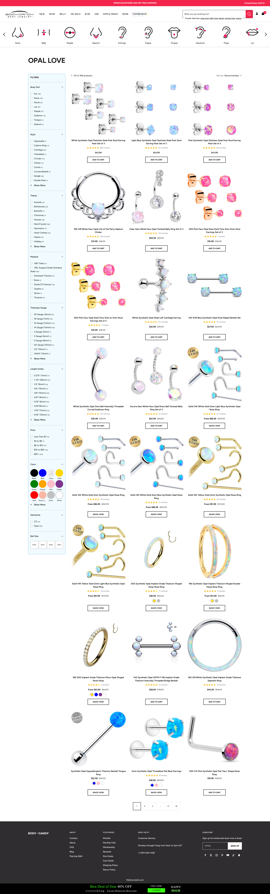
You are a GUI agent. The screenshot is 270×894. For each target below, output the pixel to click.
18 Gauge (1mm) (43, 318)
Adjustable (40, 141)
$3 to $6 (39, 441)
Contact (73, 838)
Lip (37, 106)
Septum (39, 124)
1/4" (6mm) (41, 384)
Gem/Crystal (42, 224)
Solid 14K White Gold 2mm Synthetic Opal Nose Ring (98, 495)
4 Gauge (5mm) (42, 331)
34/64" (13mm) (42, 353)
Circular (39, 158)
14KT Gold (40, 263)
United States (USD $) (254, 3)
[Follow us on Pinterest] (222, 855)
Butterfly (39, 211)
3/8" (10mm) (41, 393)
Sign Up (235, 846)
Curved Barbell (42, 171)
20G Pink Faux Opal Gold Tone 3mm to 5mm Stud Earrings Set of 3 (98, 319)
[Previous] (4, 34)
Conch (38, 167)
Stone (38, 293)
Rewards (107, 851)
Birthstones (41, 206)
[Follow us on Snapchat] (239, 855)
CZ (37, 521)
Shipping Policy (110, 865)
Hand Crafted (42, 232)
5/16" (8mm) (41, 401)
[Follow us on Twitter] (211, 855)
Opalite (39, 288)
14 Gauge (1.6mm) (44, 327)
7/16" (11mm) (41, 410)
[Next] (265, 34)
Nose (38, 98)
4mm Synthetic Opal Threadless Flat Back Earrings (156, 771)
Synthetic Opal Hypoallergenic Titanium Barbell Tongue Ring (98, 773)
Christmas (40, 215)
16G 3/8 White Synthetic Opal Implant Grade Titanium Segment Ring (214, 679)
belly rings (214, 18)
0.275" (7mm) (42, 375)
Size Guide (108, 856)
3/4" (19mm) (41, 388)
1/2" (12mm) (41, 349)
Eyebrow (40, 115)
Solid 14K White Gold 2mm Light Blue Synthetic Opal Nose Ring (214, 408)
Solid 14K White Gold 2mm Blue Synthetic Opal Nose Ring (156, 496)
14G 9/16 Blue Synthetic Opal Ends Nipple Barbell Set (214, 318)
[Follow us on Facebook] (205, 855)
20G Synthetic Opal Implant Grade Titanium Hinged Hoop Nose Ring (156, 585)
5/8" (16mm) (41, 397)
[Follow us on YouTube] (228, 855)
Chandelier (40, 154)
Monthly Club (109, 842)
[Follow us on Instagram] (216, 855)
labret (221, 18)
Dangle (39, 176)
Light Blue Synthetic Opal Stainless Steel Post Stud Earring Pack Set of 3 (156, 142)
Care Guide (108, 860)
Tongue (38, 119)
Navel (38, 102)
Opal (38, 526)
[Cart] (263, 14)
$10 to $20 (41, 449)
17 (168, 806)
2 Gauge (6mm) (42, 336)
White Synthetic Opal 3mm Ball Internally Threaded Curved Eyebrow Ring (98, 408)
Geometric (40, 228)
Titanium (39, 297)
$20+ (38, 454)
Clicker (39, 162)
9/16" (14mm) (42, 414)
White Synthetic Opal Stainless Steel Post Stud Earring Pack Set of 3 (98, 142)
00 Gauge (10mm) (44, 344)
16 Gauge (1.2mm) (44, 323)
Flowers (39, 219)
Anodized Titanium (44, 275)
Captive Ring (41, 145)
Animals (39, 202)
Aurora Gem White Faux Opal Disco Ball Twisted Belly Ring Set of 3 (156, 408)
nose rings (204, 18)
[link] (35, 93)
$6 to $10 (40, 445)
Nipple (39, 111)
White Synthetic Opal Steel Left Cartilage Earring (156, 318)
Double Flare (41, 180)
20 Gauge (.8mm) (44, 314)
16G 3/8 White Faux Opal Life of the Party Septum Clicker (98, 231)
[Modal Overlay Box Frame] (135, 888)
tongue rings (230, 18)
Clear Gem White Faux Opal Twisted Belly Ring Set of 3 (156, 229)
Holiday (39, 241)
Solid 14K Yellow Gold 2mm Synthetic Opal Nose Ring (214, 495)
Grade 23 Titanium (44, 284)
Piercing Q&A (76, 856)
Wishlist (107, 838)
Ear (37, 93)
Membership (109, 847)
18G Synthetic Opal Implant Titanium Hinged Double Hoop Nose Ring (214, 585)
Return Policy (109, 869)
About (73, 842)
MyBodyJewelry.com (135, 880)
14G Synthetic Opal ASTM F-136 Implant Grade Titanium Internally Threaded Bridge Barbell (156, 679)
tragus (238, 18)
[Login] (257, 14)
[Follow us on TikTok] (233, 855)
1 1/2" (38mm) (42, 379)
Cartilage (40, 149)
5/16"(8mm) (41, 406)
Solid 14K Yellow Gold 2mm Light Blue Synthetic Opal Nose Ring (98, 585)
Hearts (39, 237)
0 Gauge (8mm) (42, 340)
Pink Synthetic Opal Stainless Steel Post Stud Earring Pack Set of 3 (214, 142)
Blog (72, 851)
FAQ (72, 847)
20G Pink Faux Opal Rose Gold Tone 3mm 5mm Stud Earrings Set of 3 (214, 231)
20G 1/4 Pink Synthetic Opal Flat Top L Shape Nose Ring (214, 773)
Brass (37, 280)
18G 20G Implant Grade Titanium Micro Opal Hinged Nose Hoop (98, 679)
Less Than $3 (41, 436)
